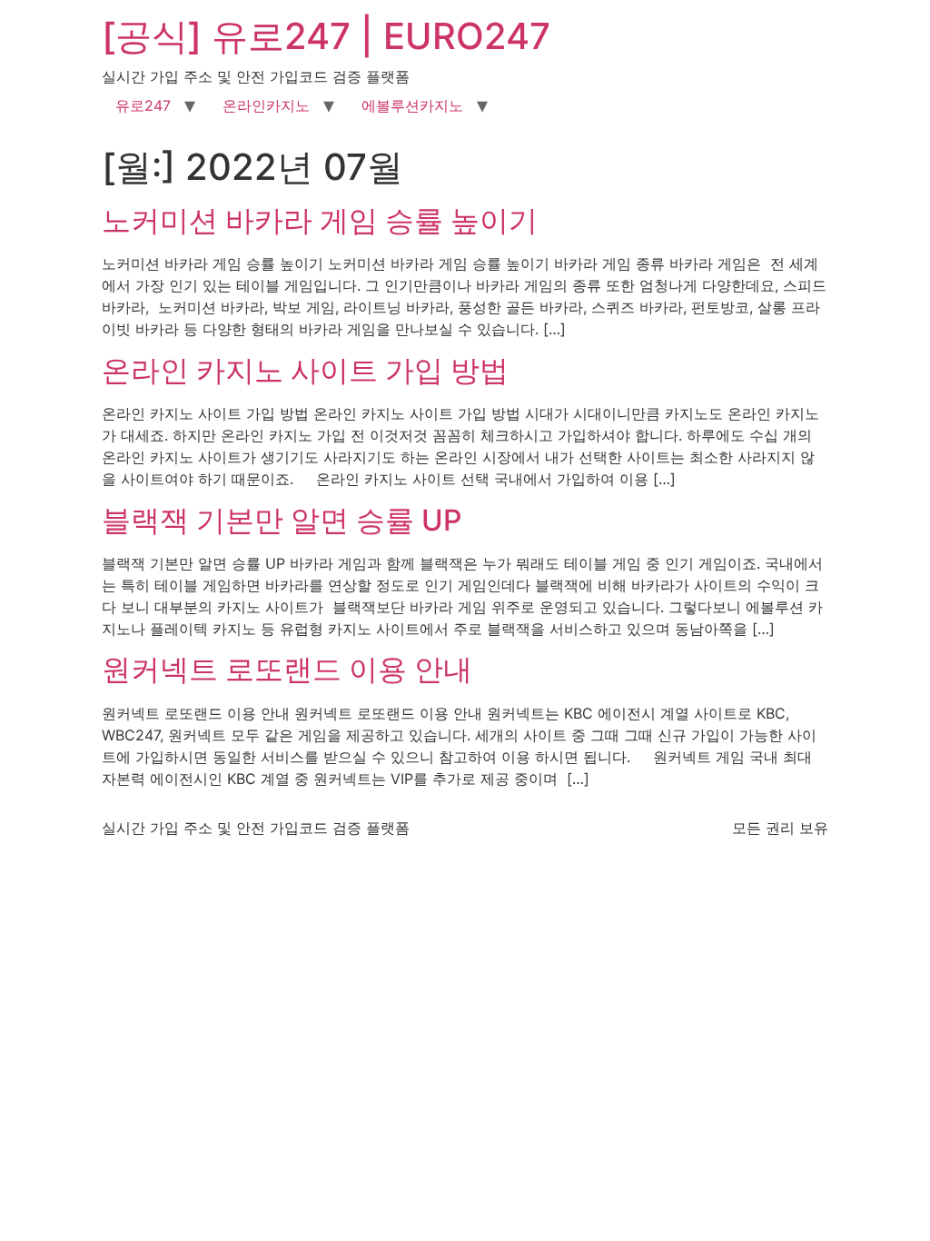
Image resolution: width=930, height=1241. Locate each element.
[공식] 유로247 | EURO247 (326, 36)
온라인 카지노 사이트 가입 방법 (305, 370)
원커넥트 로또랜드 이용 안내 (287, 669)
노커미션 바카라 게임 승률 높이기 (320, 220)
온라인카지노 (266, 105)
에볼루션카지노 (412, 105)
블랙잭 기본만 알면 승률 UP (281, 520)
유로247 (143, 105)
